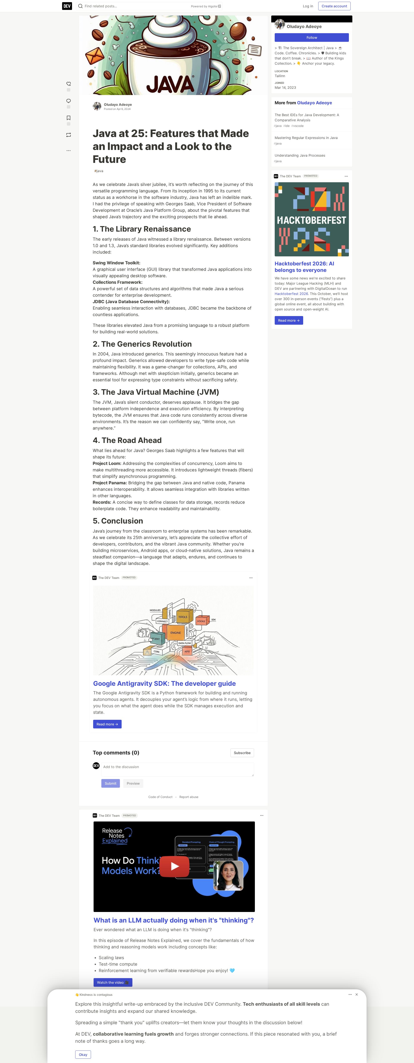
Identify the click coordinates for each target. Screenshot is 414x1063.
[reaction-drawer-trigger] (68, 86)
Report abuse (188, 797)
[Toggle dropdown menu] (251, 577)
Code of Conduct (160, 797)
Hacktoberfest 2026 (291, 294)
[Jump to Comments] (68, 103)
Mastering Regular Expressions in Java (306, 140)
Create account (334, 6)
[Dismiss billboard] (357, 994)
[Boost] (68, 134)
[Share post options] (68, 150)
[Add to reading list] (68, 120)
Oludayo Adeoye (118, 104)
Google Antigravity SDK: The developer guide (164, 683)
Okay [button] (83, 1054)
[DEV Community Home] (67, 6)
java (98, 171)
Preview (133, 783)
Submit (110, 783)
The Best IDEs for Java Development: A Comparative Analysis (306, 120)
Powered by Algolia (204, 6)
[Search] (80, 6)
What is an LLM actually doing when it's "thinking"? (174, 920)
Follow (312, 37)
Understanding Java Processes (299, 158)
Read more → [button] (107, 724)
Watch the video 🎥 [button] (113, 982)
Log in (308, 6)
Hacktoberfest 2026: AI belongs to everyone (304, 267)
